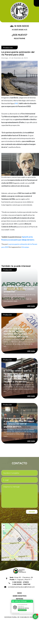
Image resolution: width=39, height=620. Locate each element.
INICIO (19, 593)
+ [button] (3, 525)
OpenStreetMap (28, 560)
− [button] (3, 528)
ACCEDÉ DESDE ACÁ (19, 30)
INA (16, 103)
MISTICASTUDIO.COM (15, 613)
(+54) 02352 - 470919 (20, 582)
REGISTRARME (19, 38)
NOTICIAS (19, 599)
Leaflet (21, 560)
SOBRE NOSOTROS (19, 596)
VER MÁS (31, 306)
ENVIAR (32, 512)
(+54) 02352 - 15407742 (21, 584)
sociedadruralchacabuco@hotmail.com (21, 587)
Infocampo (25, 247)
